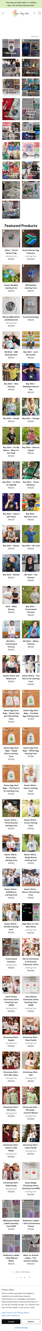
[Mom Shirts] (11, 64)
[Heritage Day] (31, 186)
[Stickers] (11, 206)
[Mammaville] (11, 44)
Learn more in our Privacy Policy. (15, 1312)
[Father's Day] (31, 44)
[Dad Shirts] (31, 166)
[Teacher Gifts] (11, 127)
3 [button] (24, 1277)
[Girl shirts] (31, 147)
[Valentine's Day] (11, 103)
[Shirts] (31, 127)
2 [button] (20, 1277)
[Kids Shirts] (11, 147)
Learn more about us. (11, 1315)
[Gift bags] (11, 186)
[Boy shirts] (11, 166)
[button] (21, 13)
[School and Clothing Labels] (31, 103)
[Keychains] (31, 64)
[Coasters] (31, 83)
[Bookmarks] (11, 83)
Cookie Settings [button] (21, 1327)
